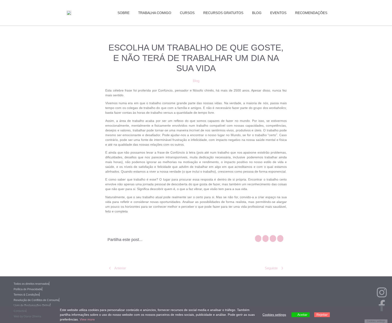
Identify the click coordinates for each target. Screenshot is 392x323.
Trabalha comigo (154, 13)
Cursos (187, 13)
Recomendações (311, 13)
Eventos (278, 13)
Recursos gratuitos (223, 13)
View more (87, 319)
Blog (257, 13)
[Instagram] (381, 293)
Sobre (124, 13)
